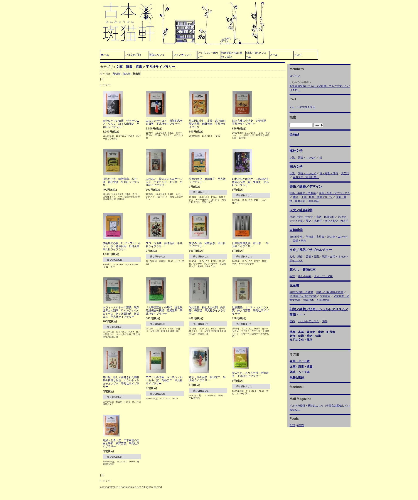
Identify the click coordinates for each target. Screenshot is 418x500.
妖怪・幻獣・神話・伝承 (305, 335)
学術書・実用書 (315, 236)
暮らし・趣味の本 (303, 269)
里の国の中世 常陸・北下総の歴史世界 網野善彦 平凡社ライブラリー (207, 124)
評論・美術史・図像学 (303, 193)
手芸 (292, 276)
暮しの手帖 (304, 276)
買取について (157, 54)
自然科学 (296, 230)
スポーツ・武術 (323, 276)
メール (274, 54)
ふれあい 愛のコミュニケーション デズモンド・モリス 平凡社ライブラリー (164, 182)
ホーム (105, 54)
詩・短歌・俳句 (329, 173)
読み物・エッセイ (337, 236)
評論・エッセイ (307, 157)
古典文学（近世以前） (306, 177)
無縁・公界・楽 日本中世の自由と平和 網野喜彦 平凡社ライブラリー (121, 443)
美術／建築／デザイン (306, 186)
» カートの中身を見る (302, 107)
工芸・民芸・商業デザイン (317, 197)
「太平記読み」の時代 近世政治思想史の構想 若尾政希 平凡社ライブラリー (164, 310)
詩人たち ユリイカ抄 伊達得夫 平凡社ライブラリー (250, 374)
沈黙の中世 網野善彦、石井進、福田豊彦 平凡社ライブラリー (121, 182)
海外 (324, 321)
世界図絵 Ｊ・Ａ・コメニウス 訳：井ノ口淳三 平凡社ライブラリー (251, 310)
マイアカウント (182, 54)
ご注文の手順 (133, 54)
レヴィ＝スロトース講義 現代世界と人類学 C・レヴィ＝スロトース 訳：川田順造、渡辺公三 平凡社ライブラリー (121, 312)
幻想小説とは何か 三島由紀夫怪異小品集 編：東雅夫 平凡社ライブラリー (250, 182)
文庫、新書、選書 (129, 67)
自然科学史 (296, 236)
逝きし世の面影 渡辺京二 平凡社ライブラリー (207, 379)
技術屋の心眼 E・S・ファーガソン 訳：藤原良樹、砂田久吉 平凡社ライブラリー (122, 246)
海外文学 (296, 151)
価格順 (127, 73)
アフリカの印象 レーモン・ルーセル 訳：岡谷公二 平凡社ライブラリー (164, 380)
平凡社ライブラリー (160, 67)
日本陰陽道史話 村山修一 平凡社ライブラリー (250, 245)
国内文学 (296, 166)
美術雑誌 (313, 201)
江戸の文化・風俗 (301, 339)
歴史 (308, 220)
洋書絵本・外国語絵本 (316, 300)
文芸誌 (345, 173)
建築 (295, 197)
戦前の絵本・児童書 (301, 292)
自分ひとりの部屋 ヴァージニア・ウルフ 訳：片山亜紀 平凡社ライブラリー (121, 124)
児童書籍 (325, 296)
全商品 (294, 134)
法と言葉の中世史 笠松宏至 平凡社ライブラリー (250, 122)
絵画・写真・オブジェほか (334, 193)
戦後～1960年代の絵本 (329, 292)
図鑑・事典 (299, 240)
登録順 (117, 73)
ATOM (300, 425)
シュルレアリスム (308, 321)
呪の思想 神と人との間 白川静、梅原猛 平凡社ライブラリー (207, 310)
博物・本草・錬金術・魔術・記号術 (312, 332)
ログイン (295, 75)
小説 (292, 157)
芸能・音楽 (312, 256)
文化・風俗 (296, 256)
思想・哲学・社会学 (301, 216)
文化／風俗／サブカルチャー (311, 250)
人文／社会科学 (301, 210)
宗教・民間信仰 (325, 216)
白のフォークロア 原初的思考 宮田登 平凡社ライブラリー (165, 122)
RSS (292, 425)
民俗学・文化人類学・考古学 (331, 220)
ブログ (298, 54)
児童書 (294, 285)
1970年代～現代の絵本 (303, 296)
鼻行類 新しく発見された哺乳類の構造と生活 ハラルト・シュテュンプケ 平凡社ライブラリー (121, 382)
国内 (292, 321)
